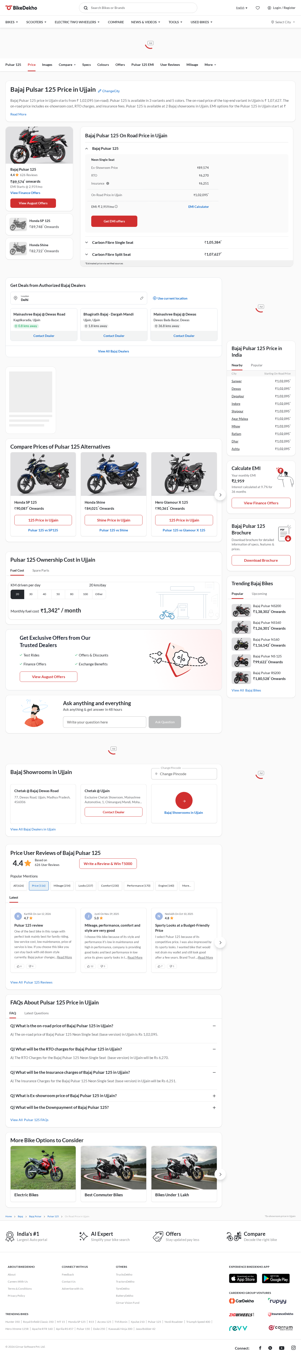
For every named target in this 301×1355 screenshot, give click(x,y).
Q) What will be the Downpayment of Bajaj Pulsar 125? (59, 1107)
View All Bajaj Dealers (113, 351)
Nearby (237, 365)
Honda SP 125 (39, 221)
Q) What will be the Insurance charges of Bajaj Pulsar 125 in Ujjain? (70, 1072)
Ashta (236, 449)
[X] (270, 1348)
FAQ (12, 1013)
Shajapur (237, 411)
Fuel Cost (17, 570)
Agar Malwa (240, 419)
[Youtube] (281, 1348)
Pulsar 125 (13, 65)
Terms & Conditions (20, 1288)
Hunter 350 (12, 1321)
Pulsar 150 (83, 1329)
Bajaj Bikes (253, 690)
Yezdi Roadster (173, 1321)
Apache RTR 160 (42, 1329)
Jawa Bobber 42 (145, 1329)
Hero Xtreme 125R (17, 1329)
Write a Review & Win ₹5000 (108, 863)
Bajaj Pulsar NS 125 (267, 656)
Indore (236, 404)
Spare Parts (40, 570)
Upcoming (259, 594)
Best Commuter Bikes (104, 1194)
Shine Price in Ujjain (113, 520)
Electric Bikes (26, 1194)
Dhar (235, 441)
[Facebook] (260, 1348)
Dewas (236, 389)
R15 (91, 1321)
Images (47, 65)
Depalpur (238, 396)
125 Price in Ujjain (43, 520)
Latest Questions (36, 1013)
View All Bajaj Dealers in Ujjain (33, 829)
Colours (103, 65)
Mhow (236, 426)
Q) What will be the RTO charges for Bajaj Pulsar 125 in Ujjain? (66, 1049)
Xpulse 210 (138, 1321)
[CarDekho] (241, 1301)
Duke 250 (99, 1329)
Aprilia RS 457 (64, 1329)
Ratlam (236, 434)
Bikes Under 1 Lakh (172, 1194)
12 (92, 966)
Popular (257, 365)
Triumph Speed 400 (198, 1321)
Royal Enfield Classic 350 (38, 1321)
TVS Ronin (121, 1321)
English (240, 7)
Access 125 (104, 1321)
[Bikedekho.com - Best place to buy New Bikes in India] (21, 8)
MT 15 (61, 1321)
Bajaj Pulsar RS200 (267, 673)
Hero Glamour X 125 (171, 502)
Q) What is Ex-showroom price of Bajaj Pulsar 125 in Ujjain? (63, 1095)
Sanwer (237, 381)
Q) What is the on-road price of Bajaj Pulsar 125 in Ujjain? (61, 1025)
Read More (18, 114)
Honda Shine (38, 245)
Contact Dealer (114, 812)
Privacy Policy (16, 1295)
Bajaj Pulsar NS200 (267, 606)
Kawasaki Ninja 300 (120, 1329)
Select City (283, 22)
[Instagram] (293, 1348)
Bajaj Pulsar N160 (266, 639)
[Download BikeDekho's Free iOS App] (243, 1278)
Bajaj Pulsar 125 (23, 169)
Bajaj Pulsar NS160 (267, 622)
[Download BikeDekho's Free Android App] (276, 1278)
